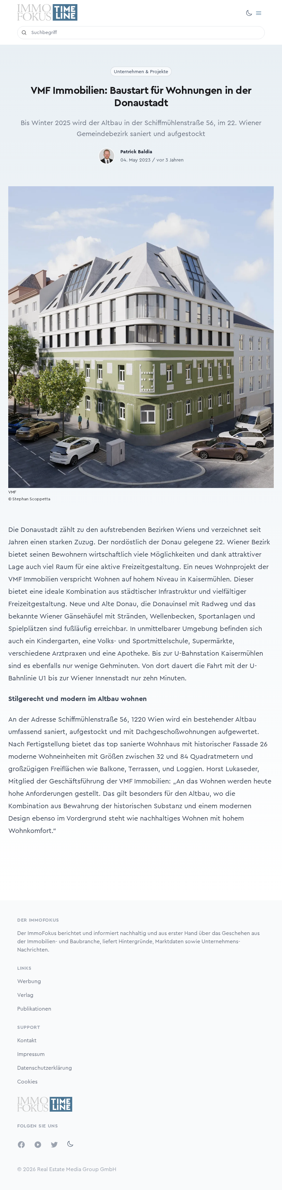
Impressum (31, 1054)
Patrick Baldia (136, 151)
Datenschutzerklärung (44, 1068)
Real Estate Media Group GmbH (76, 1169)
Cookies (27, 1082)
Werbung (29, 981)
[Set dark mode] (249, 13)
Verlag (25, 995)
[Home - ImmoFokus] (47, 13)
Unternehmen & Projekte (141, 71)
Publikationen (34, 1009)
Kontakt (26, 1040)
